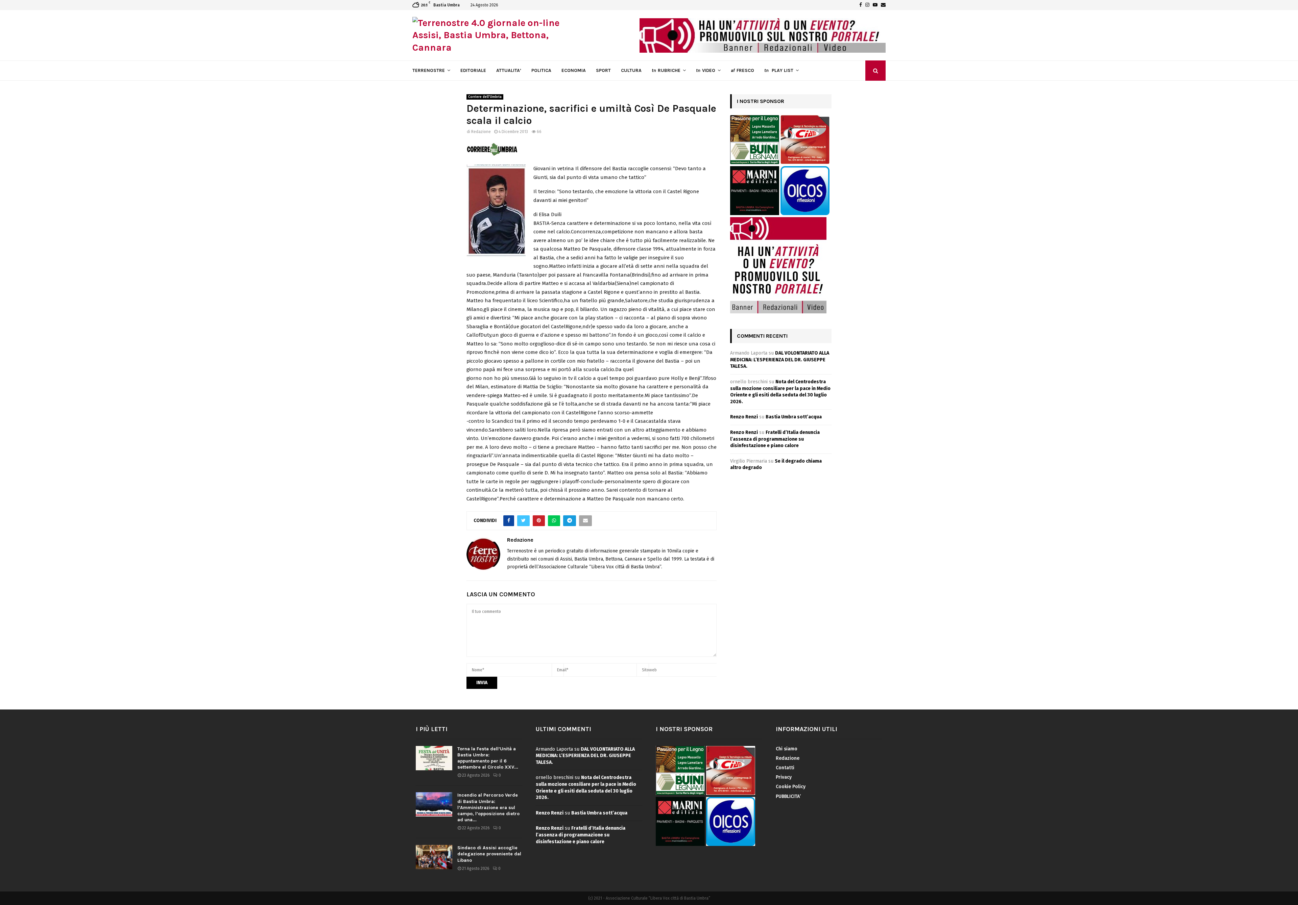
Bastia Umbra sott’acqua (794, 417)
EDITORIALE (473, 70)
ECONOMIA (573, 70)
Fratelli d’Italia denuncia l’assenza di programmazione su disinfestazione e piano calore (775, 439)
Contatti (785, 768)
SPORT (603, 70)
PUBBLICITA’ (788, 796)
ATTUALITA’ (508, 70)
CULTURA (631, 70)
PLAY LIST (778, 70)
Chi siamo (786, 749)
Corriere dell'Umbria (485, 97)
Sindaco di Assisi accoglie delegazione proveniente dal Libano (489, 854)
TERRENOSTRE (428, 70)
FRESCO (742, 70)
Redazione (481, 131)
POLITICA (541, 70)
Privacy (784, 777)
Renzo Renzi (744, 417)
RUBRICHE (666, 70)
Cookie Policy (791, 787)
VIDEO (705, 70)
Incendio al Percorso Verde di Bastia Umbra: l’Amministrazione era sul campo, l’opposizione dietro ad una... (488, 807)
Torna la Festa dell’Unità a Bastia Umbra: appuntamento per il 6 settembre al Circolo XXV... (487, 758)
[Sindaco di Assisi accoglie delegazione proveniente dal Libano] (434, 857)
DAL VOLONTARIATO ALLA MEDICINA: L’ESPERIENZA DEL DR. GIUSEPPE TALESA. (779, 359)
